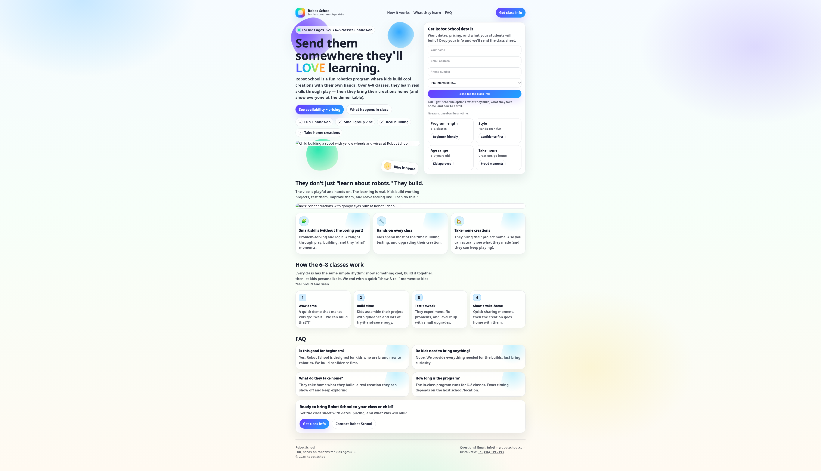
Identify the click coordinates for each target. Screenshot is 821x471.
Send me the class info (474, 93)
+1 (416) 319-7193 (491, 452)
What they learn (427, 12)
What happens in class (369, 109)
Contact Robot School (353, 423)
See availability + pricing (319, 109)
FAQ (448, 12)
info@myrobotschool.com (506, 447)
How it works (398, 12)
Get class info (510, 12)
